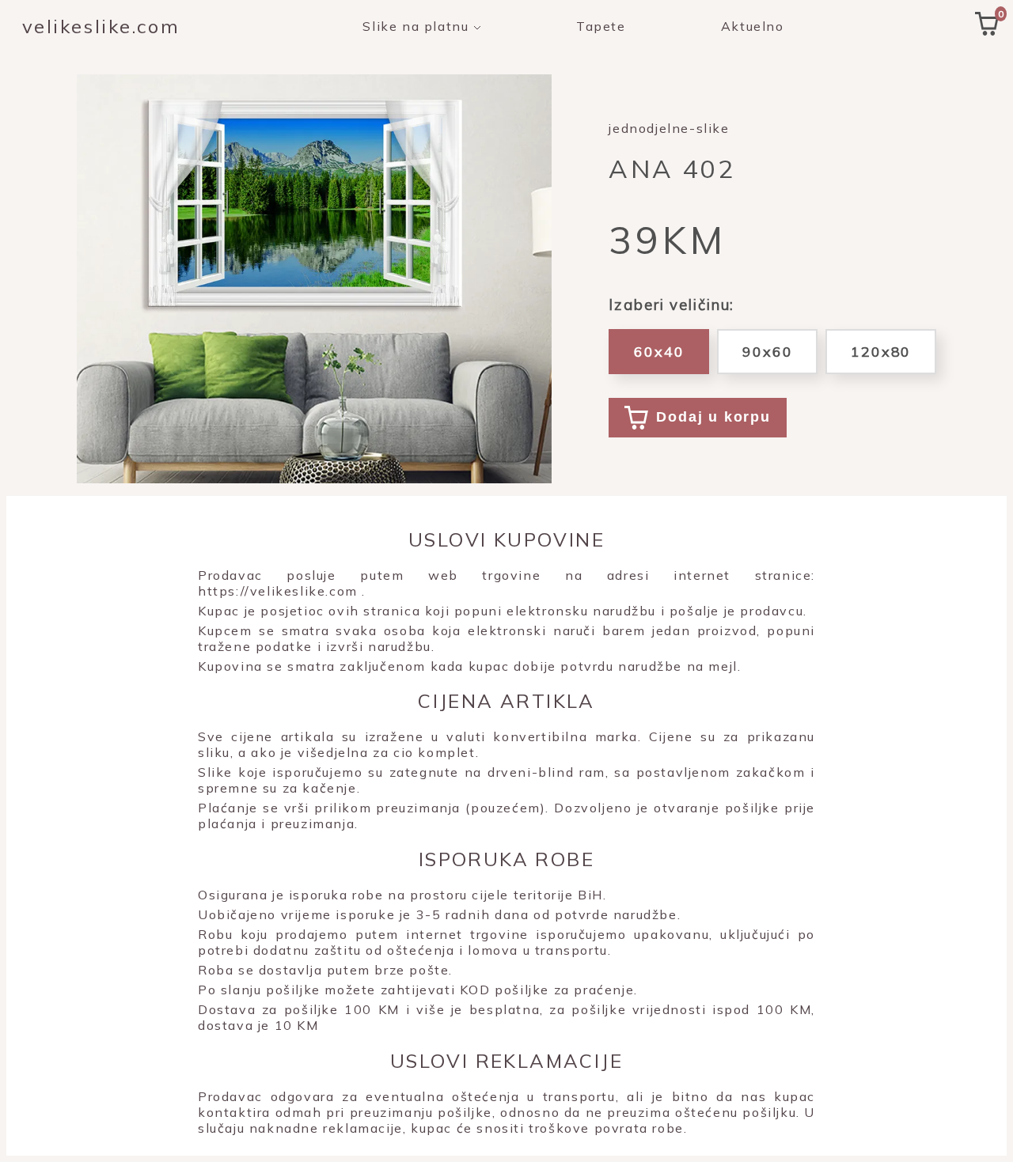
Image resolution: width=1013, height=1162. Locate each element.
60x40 (659, 352)
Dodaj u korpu (713, 417)
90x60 (767, 352)
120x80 (881, 352)
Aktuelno (752, 26)
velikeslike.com (101, 26)
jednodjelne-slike (669, 128)
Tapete (601, 26)
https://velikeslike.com (278, 591)
